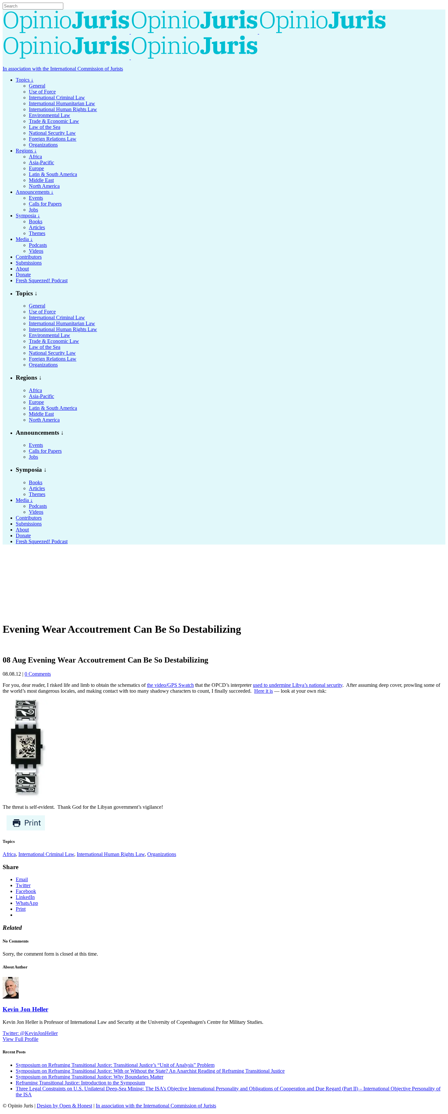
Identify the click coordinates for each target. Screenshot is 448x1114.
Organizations (161, 854)
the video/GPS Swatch (170, 685)
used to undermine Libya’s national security (297, 685)
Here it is (263, 691)
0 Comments (38, 674)
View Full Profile (20, 1039)
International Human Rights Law (111, 854)
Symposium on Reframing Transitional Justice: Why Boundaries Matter (89, 1077)
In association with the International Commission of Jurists (63, 68)
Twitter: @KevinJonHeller (30, 1033)
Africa (9, 854)
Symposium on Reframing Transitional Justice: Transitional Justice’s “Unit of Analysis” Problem (115, 1065)
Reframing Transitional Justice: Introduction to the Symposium (80, 1082)
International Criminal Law (46, 854)
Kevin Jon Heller (25, 1009)
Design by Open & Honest (64, 1105)
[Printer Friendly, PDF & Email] (26, 828)
